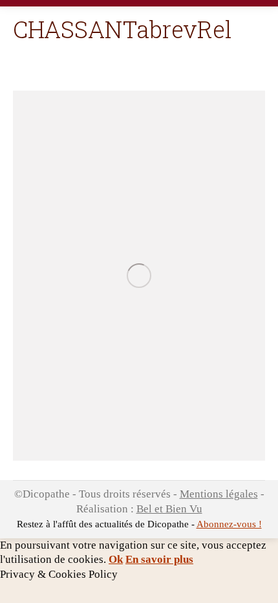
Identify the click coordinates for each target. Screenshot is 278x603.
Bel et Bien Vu (169, 509)
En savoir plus (159, 559)
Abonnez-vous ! (229, 524)
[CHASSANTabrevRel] (139, 276)
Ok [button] (116, 559)
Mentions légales (219, 494)
